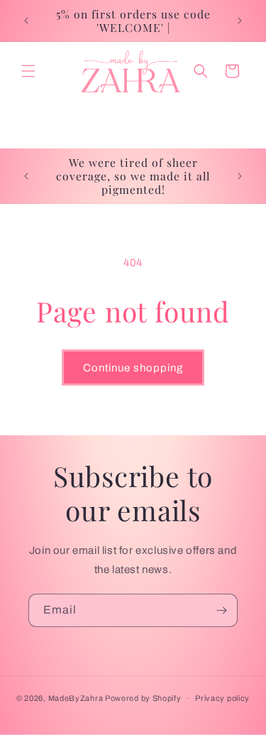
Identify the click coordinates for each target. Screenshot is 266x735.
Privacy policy (222, 698)
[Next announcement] (239, 20)
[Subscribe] (221, 610)
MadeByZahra (76, 698)
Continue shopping (133, 368)
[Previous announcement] (26, 20)
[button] (28, 71)
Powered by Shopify (143, 698)
